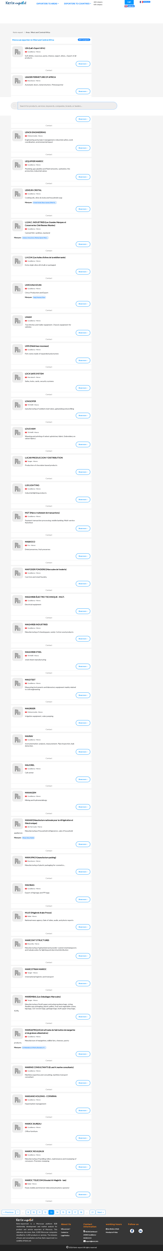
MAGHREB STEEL (33, 652)
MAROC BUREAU (33, 1123)
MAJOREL (29, 765)
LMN (37, 346)
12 (45, 1212)
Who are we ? (65, 1229)
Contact (49, 70)
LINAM (28, 317)
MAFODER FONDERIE (45, 569)
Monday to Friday (112, 1232)
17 (75, 1212)
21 (92, 1212)
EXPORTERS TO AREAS (47, 3)
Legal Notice (65, 1235)
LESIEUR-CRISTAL (33, 190)
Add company (98, 2)
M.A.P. (38, 912)
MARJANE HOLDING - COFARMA (41, 1096)
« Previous (8, 1212)
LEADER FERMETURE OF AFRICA (40, 77)
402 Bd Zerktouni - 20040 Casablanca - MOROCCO (90, 1235)
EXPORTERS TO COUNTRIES (77, 3)
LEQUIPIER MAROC (34, 161)
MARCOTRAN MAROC (35, 969)
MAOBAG (29, 885)
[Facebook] (132, 1230)
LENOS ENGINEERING (35, 132)
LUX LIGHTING (32, 485)
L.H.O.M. (45, 257)
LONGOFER (30, 401)
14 (57, 1212)
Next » (100, 1212)
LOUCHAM (30, 428)
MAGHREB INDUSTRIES (36, 624)
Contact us (64, 1232)
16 (69, 1212)
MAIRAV (29, 736)
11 (39, 1212)
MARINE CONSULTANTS (49, 1067)
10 (34, 1212)
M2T (42, 512)
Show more (82, 64)
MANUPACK (40, 857)
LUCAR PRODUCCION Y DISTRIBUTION (44, 457)
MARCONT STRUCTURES (37, 940)
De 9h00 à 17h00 (113, 1229)
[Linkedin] (141, 1230)
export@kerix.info (92, 1241)
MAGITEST (30, 679)
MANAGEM (30, 792)
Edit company (98, 4)
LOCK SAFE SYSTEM (34, 373)
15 (63, 1212)
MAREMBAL (43, 996)
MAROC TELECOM (45, 1180)
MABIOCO (30, 541)
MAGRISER (30, 708)
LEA (35, 48)
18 (81, 1212)
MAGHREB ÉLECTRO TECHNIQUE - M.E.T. (44, 597)
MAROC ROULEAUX (34, 1151)
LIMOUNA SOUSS (33, 285)
